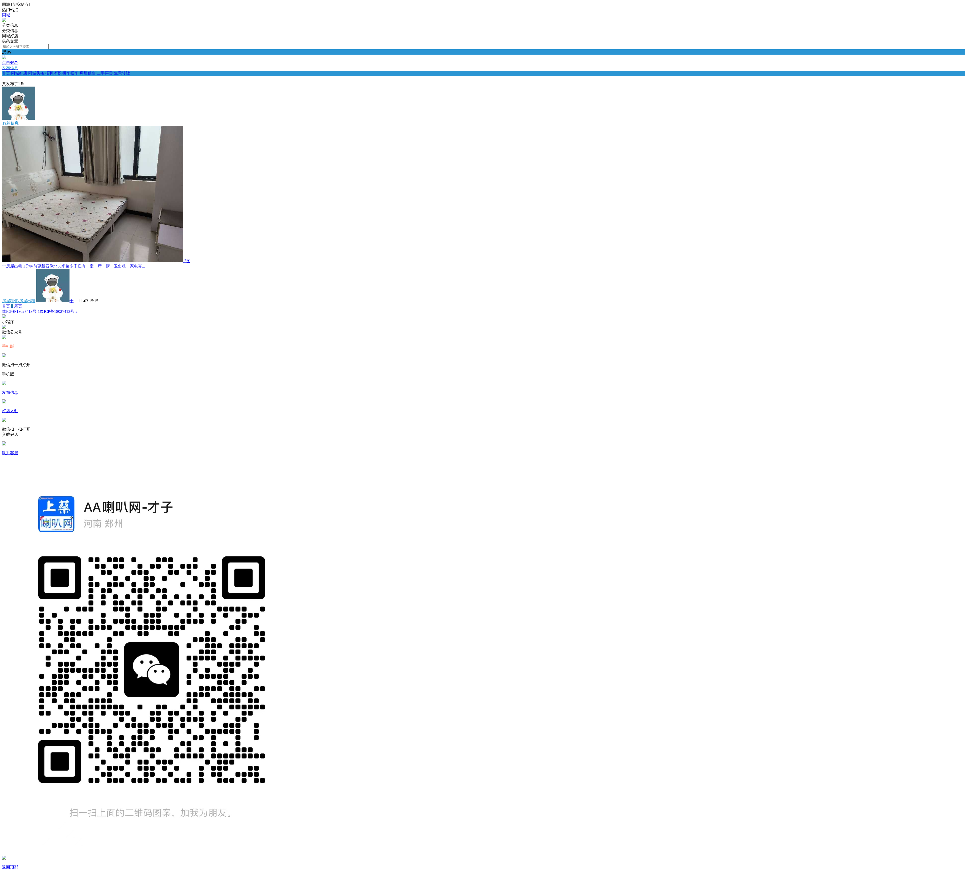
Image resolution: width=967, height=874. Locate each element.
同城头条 (36, 73)
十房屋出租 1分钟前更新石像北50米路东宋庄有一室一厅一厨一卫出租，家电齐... (73, 266)
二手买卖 (105, 73)
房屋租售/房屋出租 (18, 301)
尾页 (18, 306)
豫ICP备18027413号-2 (59, 311)
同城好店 (19, 73)
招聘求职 (53, 73)
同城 (6, 15)
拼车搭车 (70, 73)
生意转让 (122, 73)
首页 (6, 73)
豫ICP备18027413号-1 (21, 311)
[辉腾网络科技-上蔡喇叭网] (4, 20)
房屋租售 (88, 73)
